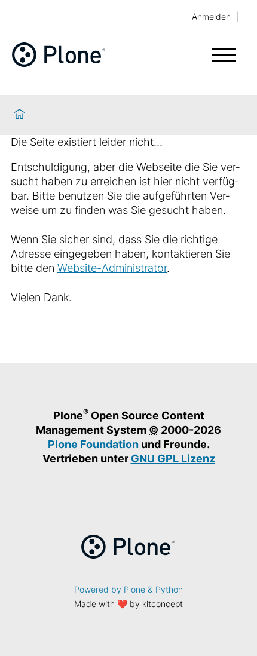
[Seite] (59, 63)
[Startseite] (19, 115)
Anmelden (211, 16)
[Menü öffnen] (224, 55)
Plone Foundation (93, 444)
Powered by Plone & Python (128, 589)
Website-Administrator (112, 268)
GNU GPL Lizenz (173, 458)
